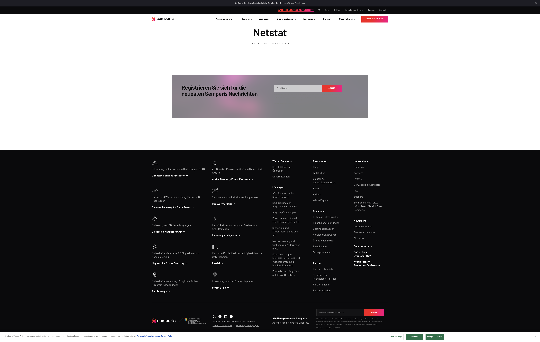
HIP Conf (337, 10)
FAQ (356, 191)
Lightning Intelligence (224, 235)
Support (371, 10)
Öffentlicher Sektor (323, 240)
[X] (214, 316)
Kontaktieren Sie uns (354, 10)
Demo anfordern (363, 246)
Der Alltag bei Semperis (367, 185)
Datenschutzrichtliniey (337, 324)
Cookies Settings (395, 337)
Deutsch (382, 10)
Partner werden (322, 290)
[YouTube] (220, 316)
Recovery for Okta (222, 204)
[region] (270, 337)
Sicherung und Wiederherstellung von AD (285, 232)
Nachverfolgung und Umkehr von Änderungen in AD (286, 245)
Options (414, 337)
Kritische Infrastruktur (325, 217)
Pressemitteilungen (365, 232)
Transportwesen (322, 252)
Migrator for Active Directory (168, 263)
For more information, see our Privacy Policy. (155, 336)
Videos (317, 194)
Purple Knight (159, 291)
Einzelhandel (320, 246)
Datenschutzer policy (223, 325)
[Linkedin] (225, 316)
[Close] (535, 337)
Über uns (359, 167)
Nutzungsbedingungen (247, 325)
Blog (326, 10)
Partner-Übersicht (323, 269)
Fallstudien (319, 173)
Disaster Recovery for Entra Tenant (171, 207)
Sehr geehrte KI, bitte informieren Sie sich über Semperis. (368, 206)
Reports (317, 188)
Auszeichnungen (363, 226)
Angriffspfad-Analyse (284, 212)
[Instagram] (231, 316)
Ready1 (216, 263)
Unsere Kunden (281, 177)
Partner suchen (321, 285)
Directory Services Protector (168, 176)
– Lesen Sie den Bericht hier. (270, 3)
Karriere (358, 173)
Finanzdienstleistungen (326, 223)
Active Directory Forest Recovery (231, 179)
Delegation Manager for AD (167, 232)
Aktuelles (359, 238)
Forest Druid (219, 288)
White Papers (320, 200)
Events (358, 179)
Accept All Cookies (434, 337)
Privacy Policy (329, 97)
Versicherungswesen (325, 235)
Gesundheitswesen (323, 229)
